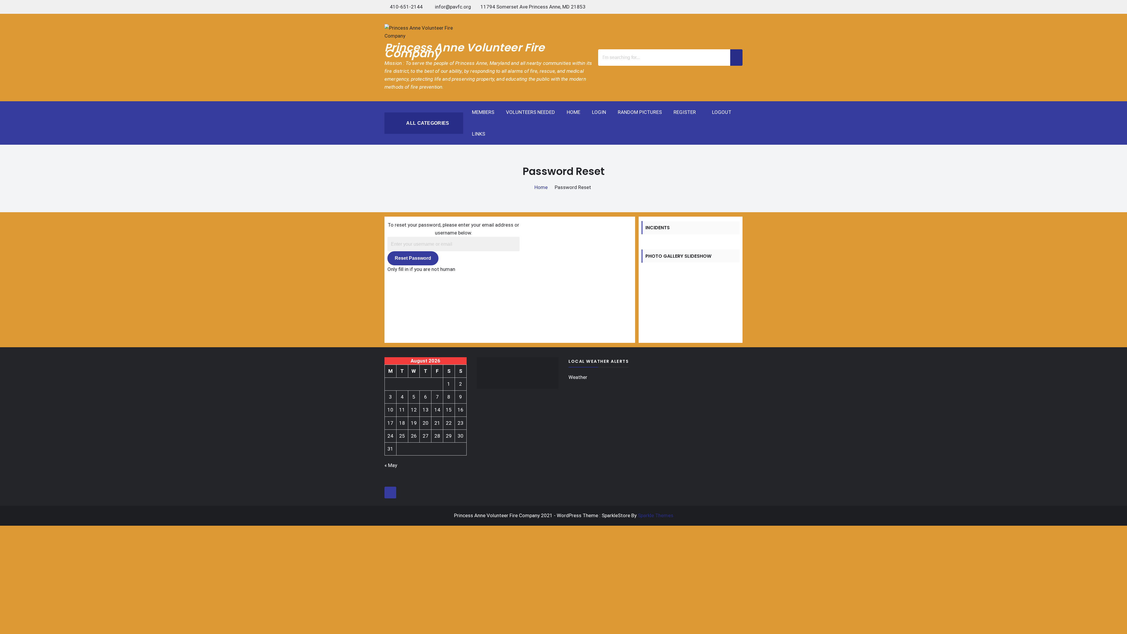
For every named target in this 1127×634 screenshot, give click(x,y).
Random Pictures (640, 112)
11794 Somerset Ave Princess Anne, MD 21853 (533, 7)
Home (573, 112)
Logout (721, 112)
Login (599, 112)
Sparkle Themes (655, 515)
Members (483, 112)
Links (478, 134)
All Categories (427, 123)
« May (390, 465)
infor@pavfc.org (453, 7)
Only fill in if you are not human (421, 269)
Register (685, 112)
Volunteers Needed (530, 112)
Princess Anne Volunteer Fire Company (464, 50)
